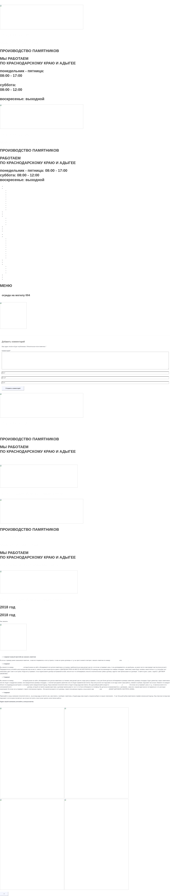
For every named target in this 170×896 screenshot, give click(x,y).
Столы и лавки (11, 207)
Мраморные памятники (14, 192)
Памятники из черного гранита (16, 190)
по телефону (113, 685)
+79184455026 (114, 660)
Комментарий (6, 350)
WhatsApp (125, 660)
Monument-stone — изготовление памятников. (14, 2)
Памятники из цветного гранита (16, 195)
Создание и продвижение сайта (29, 565)
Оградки (9, 203)
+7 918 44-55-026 (14, 35)
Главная (6, 186)
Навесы (9, 205)
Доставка (10, 218)
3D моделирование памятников (16, 224)
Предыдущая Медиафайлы (9, 332)
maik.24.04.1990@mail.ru (19, 687)
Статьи (6, 226)
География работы (12, 222)
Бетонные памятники (13, 201)
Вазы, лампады (12, 209)
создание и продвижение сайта (29, 459)
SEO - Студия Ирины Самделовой (31, 493)
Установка (10, 220)
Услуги (6, 216)
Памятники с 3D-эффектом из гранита (18, 197)
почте (119, 685)
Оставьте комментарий (9, 300)
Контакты (6, 229)
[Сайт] (85, 383)
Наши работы (8, 214)
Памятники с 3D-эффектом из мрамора (19, 199)
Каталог (6, 188)
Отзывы (6, 231)
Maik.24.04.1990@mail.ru (22, 43)
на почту (96, 689)
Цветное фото (8, 212)
